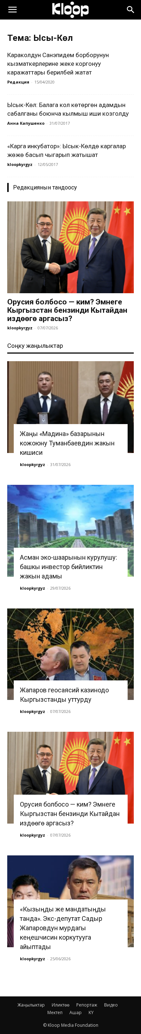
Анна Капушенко (25, 123)
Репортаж (86, 1005)
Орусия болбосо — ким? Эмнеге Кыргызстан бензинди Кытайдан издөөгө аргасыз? (67, 310)
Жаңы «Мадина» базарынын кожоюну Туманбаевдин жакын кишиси (67, 443)
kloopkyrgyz (20, 164)
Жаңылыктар (31, 1005)
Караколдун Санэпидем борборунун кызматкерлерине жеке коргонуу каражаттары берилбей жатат (58, 63)
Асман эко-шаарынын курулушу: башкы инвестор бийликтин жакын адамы (68, 567)
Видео (111, 1005)
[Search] (131, 10)
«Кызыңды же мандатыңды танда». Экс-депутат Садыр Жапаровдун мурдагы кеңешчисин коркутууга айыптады (63, 927)
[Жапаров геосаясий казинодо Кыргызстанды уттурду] (70, 654)
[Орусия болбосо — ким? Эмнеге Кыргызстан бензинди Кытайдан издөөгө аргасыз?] (70, 247)
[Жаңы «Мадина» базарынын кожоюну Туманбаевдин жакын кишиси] (70, 407)
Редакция (18, 82)
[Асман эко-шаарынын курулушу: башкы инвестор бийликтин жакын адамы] (70, 531)
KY (91, 1012)
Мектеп (55, 1012)
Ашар (75, 1012)
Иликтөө (60, 1005)
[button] (12, 10)
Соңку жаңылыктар (35, 345)
